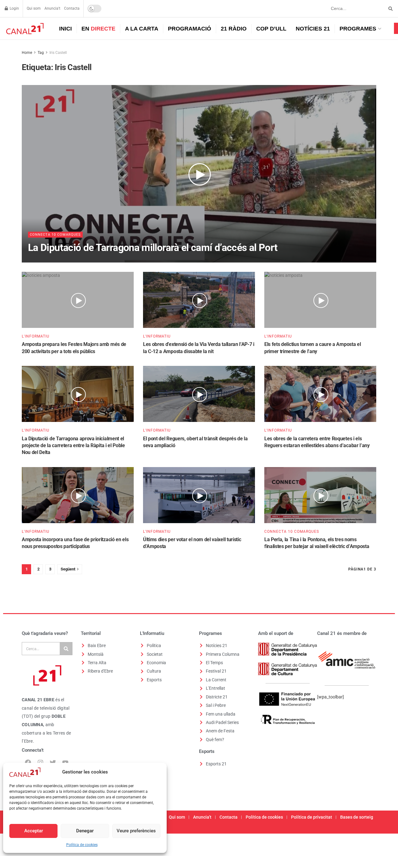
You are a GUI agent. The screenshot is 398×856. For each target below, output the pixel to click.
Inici (65, 29)
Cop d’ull (271, 29)
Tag (41, 52)
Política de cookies (82, 845)
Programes (358, 29)
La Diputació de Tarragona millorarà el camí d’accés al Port (152, 247)
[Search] (66, 648)
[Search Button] (389, 8)
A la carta (141, 29)
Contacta (72, 8)
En (98, 29)
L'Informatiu (35, 336)
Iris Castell (58, 52)
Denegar (85, 831)
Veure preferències (136, 831)
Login (14, 8)
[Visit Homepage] (24, 28)
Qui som (34, 8)
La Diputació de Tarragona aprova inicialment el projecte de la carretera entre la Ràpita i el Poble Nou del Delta (73, 446)
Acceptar (33, 831)
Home (27, 52)
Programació (189, 29)
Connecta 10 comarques (55, 235)
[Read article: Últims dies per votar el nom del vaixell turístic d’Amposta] (199, 495)
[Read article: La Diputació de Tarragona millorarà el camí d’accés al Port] (199, 173)
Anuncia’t (52, 8)
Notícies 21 (313, 29)
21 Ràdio (234, 29)
